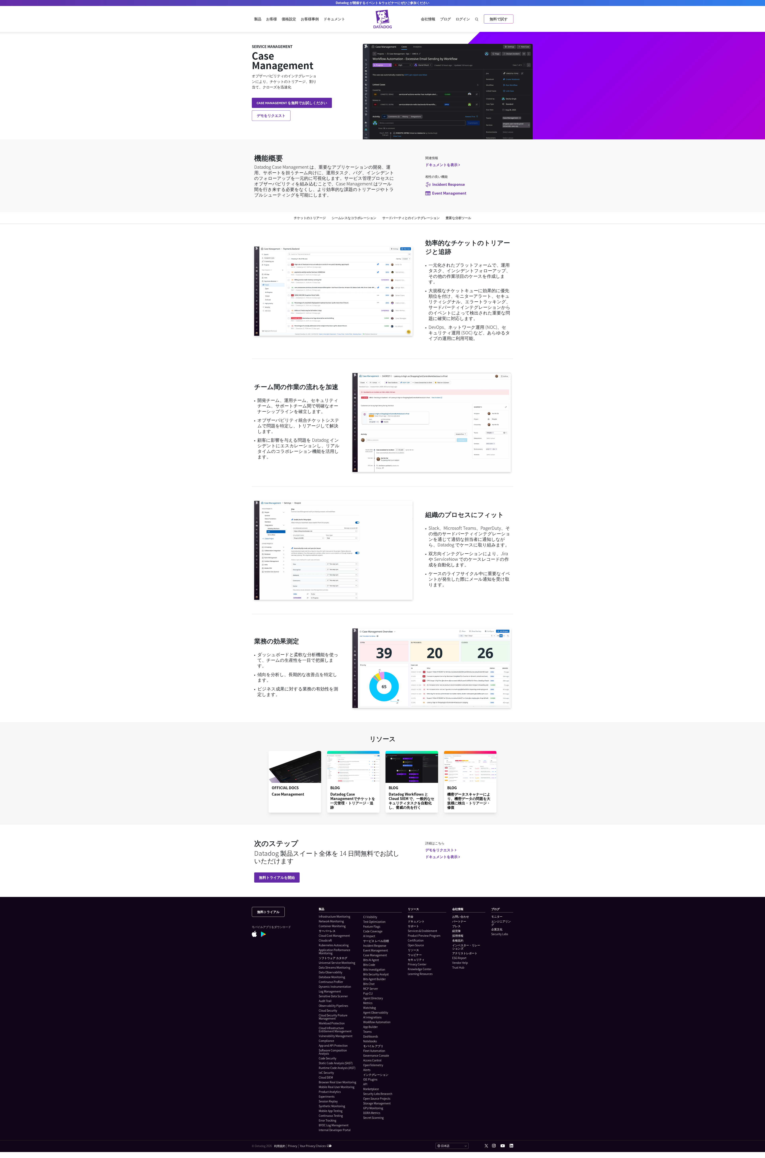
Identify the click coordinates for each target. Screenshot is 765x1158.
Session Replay (328, 1101)
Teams (367, 1032)
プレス (456, 926)
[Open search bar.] (477, 19)
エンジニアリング (501, 922)
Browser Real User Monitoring (337, 1082)
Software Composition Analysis (333, 1051)
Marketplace (371, 1089)
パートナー (459, 921)
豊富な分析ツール (458, 217)
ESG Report (459, 958)
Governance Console (376, 1055)
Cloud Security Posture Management (333, 1016)
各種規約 (457, 940)
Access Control (372, 1060)
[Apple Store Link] (256, 934)
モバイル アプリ (373, 1046)
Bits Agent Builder (374, 979)
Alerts (366, 1070)
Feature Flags (371, 926)
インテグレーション (375, 1075)
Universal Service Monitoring (337, 963)
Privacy (292, 1145)
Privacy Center (417, 964)
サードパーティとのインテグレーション (411, 217)
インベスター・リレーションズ (466, 946)
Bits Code (369, 965)
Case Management (375, 955)
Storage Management (377, 1103)
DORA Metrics (371, 1113)
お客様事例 (310, 19)
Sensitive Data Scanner (333, 996)
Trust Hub (458, 967)
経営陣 (456, 931)
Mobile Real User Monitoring (336, 1087)
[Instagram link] (494, 1146)
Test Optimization (374, 922)
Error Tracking (327, 1120)
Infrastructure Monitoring (334, 916)
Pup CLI (368, 993)
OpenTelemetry (373, 1065)
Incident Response (374, 946)
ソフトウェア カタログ (333, 958)
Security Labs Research (377, 1094)
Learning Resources (420, 974)
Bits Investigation (374, 969)
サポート (413, 926)
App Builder (370, 1027)
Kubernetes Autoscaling (334, 945)
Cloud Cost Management (334, 936)
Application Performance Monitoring (334, 951)
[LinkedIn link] (511, 1146)
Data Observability (330, 972)
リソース (413, 950)
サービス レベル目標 (376, 941)
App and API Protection (333, 1045)
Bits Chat (369, 984)
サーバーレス (327, 931)
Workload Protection (332, 1023)
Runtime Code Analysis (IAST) (337, 1068)
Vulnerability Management (335, 1036)
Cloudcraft (325, 940)
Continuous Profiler (331, 982)
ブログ (445, 19)
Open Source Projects (376, 1098)
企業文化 (496, 929)
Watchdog (369, 1008)
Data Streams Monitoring (334, 967)
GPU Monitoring (373, 1108)
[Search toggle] (477, 18)
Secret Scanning (373, 1118)
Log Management (330, 991)
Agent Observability (375, 1012)
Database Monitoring (332, 977)
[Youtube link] (503, 1146)
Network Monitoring (331, 921)
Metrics (367, 1003)
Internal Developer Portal (335, 1130)
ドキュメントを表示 (441, 164)
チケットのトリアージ (310, 217)
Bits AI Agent (371, 960)
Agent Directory (373, 998)
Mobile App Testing (330, 1111)
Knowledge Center (419, 969)
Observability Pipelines (333, 1006)
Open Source (416, 945)
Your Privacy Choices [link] (313, 1145)
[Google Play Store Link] (265, 935)
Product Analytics (330, 1092)
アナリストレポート (464, 953)
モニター (496, 916)
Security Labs (499, 934)
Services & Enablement (422, 931)
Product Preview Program (424, 936)
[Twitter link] (486, 1146)
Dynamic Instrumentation (335, 987)
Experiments (326, 1096)
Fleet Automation (374, 1051)
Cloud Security (328, 1010)
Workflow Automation (376, 1022)
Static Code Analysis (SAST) (336, 1063)
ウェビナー (415, 955)
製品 (257, 19)
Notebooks (370, 1041)
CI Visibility (370, 917)
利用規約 (279, 1145)
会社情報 (428, 19)
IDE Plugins (370, 1079)
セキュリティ (416, 959)
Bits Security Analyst (376, 974)
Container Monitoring (332, 926)
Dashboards (370, 1036)
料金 (410, 916)
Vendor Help (460, 963)
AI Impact (369, 936)
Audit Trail (325, 1001)
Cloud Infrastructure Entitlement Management (335, 1029)
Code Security (327, 1058)
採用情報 (457, 936)
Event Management (375, 950)
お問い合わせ (460, 916)
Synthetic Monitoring (332, 1106)
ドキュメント (416, 921)
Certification (416, 940)
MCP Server (370, 989)
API (365, 1084)
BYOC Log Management (333, 1125)
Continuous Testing (331, 1116)
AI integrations (372, 1017)
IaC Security (326, 1073)
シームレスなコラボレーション (354, 217)
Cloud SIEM (326, 1077)
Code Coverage (372, 931)
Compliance (326, 1041)
